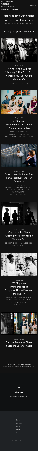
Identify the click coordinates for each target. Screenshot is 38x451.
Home (18, 420)
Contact (18, 433)
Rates (18, 429)
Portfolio (19, 423)
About (18, 426)
